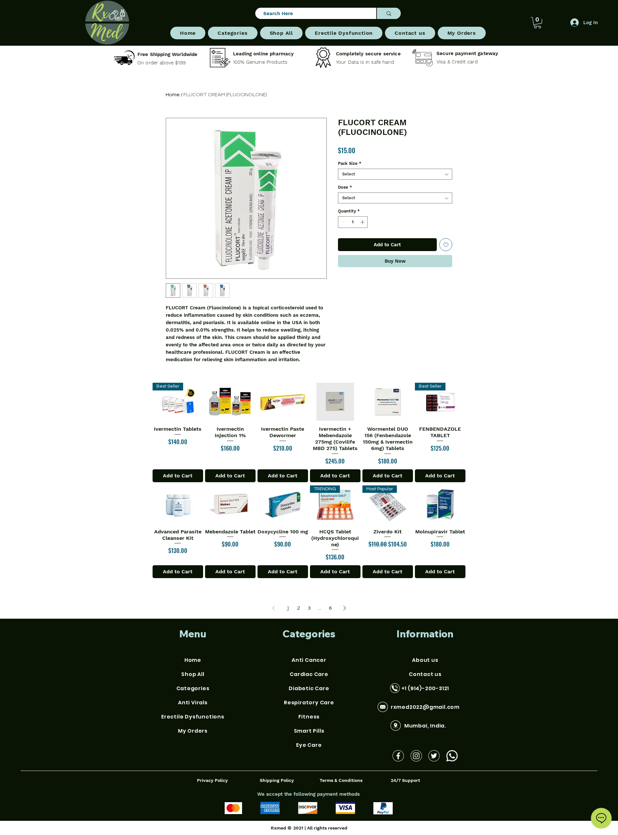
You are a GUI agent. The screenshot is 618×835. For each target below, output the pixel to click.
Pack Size (349, 163)
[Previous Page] (273, 608)
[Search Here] (388, 13)
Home (173, 94)
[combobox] (395, 174)
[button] (232, 33)
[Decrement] (343, 222)
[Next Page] (345, 608)
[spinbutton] (353, 222)
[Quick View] (230, 402)
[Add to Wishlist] (446, 244)
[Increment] (363, 222)
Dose (345, 187)
